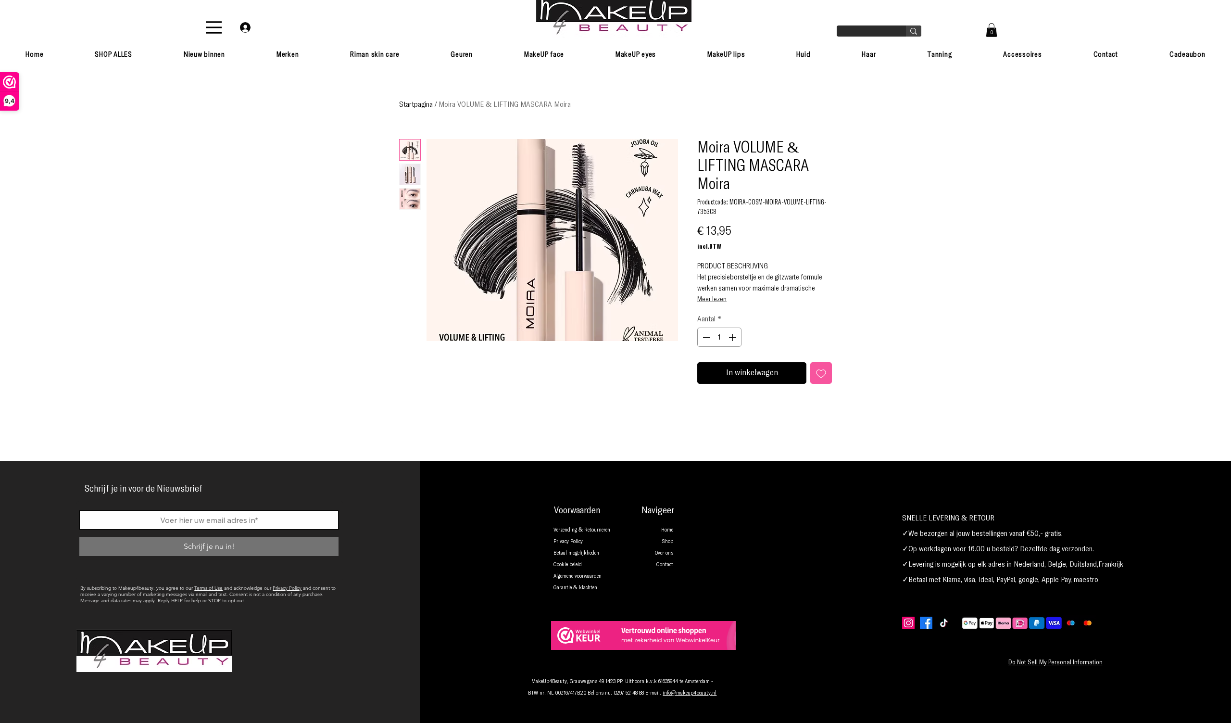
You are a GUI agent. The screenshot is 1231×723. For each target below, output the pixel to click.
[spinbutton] (719, 337)
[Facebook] (926, 623)
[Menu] (214, 27)
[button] (991, 30)
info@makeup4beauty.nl (689, 693)
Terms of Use (208, 588)
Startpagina (416, 104)
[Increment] (733, 337)
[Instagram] (908, 623)
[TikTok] (944, 623)
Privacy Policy (287, 588)
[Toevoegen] (821, 373)
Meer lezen (712, 299)
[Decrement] (705, 337)
